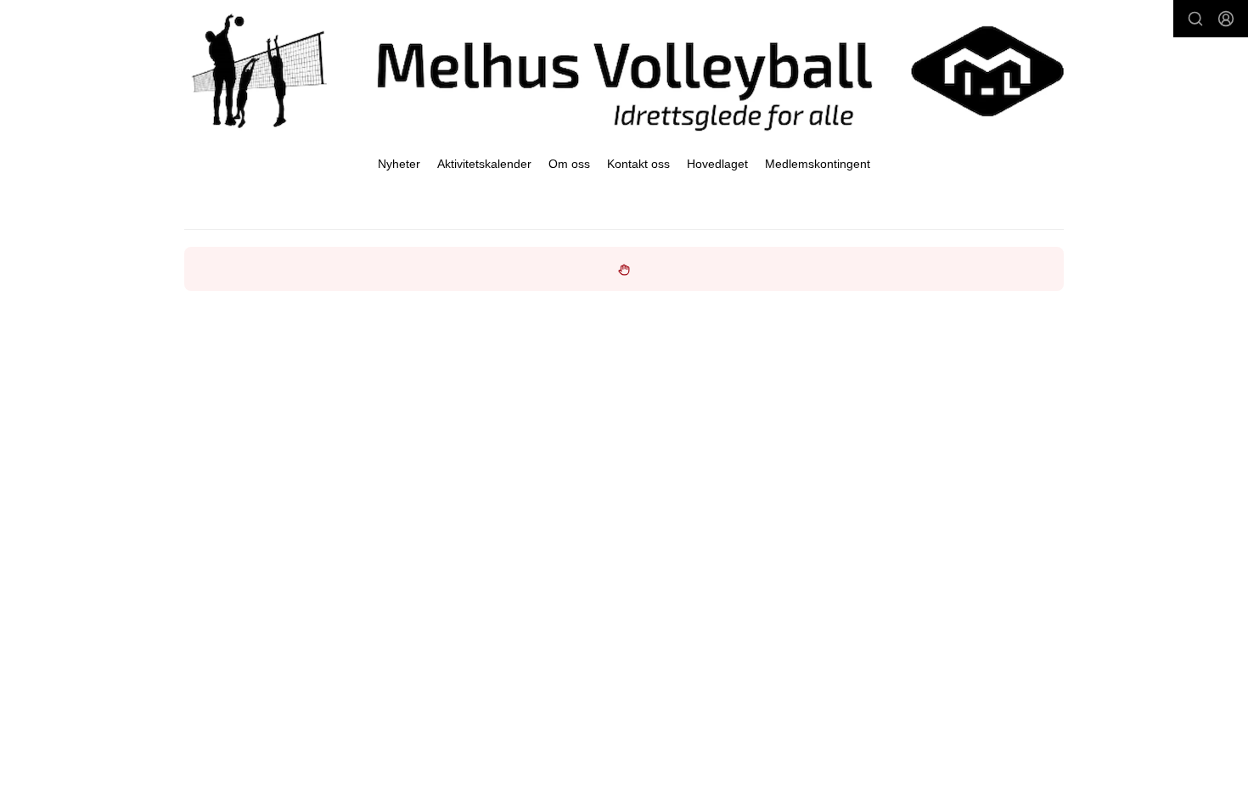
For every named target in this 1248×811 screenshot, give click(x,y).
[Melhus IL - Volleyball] (624, 71)
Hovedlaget (717, 164)
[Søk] (1195, 18)
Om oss (569, 164)
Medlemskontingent (817, 164)
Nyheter (399, 164)
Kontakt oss (638, 164)
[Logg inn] (1226, 18)
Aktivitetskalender (484, 164)
